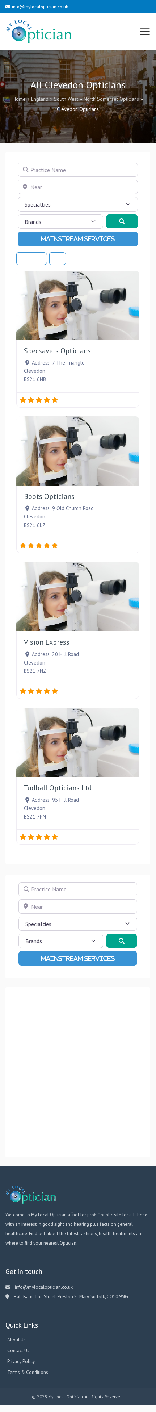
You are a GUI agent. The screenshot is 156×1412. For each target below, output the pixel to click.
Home (19, 99)
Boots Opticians (49, 496)
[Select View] (57, 258)
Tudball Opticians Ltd (58, 787)
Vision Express (46, 642)
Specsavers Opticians (57, 350)
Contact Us (18, 1351)
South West (66, 99)
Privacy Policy (21, 1361)
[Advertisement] (78, 1072)
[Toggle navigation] (145, 31)
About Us (16, 1340)
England (40, 99)
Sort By (30, 258)
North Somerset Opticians (111, 99)
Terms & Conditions (27, 1372)
